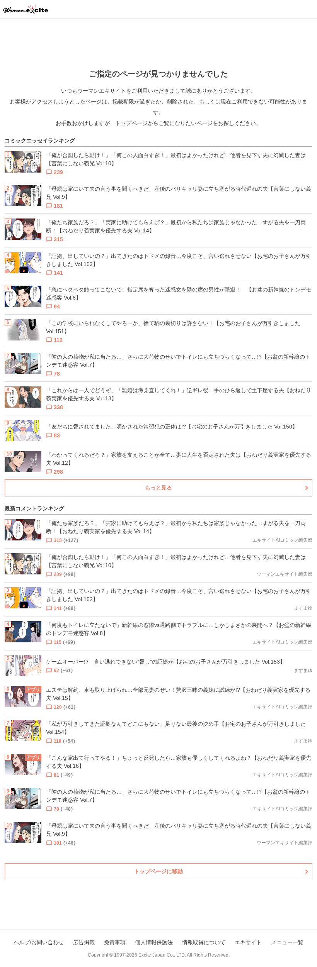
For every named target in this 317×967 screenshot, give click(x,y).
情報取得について (203, 942)
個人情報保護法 (154, 942)
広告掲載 (84, 942)
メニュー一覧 (287, 942)
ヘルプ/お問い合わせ (39, 942)
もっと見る (158, 487)
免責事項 (115, 942)
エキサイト (248, 942)
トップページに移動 (158, 871)
